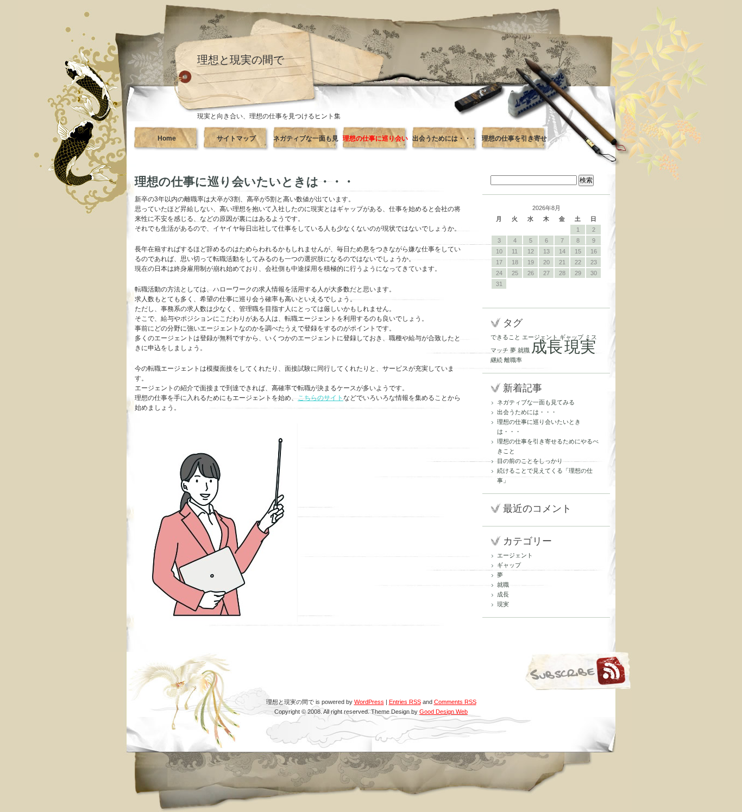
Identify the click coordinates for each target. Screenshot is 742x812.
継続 (496, 360)
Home (167, 138)
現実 (580, 347)
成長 (547, 347)
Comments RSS (455, 702)
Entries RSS (405, 702)
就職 (524, 350)
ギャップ (571, 337)
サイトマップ (236, 138)
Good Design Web (443, 711)
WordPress (369, 702)
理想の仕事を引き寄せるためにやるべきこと (514, 143)
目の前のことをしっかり (530, 461)
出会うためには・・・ (444, 138)
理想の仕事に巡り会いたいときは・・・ (375, 143)
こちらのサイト (320, 398)
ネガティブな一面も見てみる (305, 143)
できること (505, 337)
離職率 (513, 360)
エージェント (540, 337)
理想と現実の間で (240, 60)
